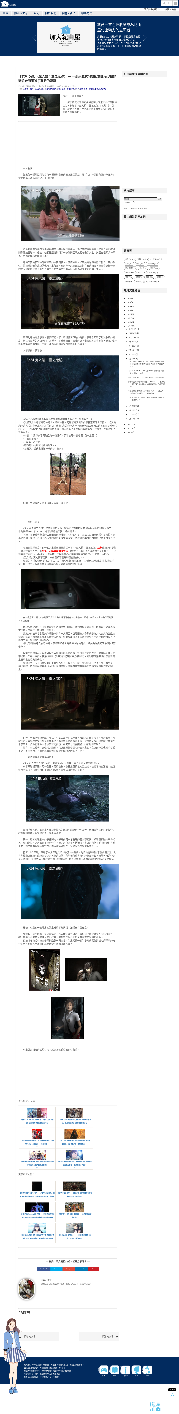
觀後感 (91, 89)
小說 (139, 277)
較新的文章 (30, 1336)
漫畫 (152, 273)
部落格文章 (21, 13)
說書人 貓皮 (31, 86)
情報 (149, 277)
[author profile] (26, 1288)
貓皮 (77, 89)
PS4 (141, 273)
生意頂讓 (132, 208)
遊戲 (59, 89)
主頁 (5, 13)
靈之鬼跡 (83, 89)
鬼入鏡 (37, 89)
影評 (128, 282)
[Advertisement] (67, 141)
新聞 (160, 277)
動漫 (154, 268)
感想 (139, 282)
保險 (137, 208)
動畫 (139, 264)
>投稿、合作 (169, 9)
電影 (63, 89)
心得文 (25, 89)
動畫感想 (130, 268)
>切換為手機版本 (151, 9)
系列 (36, 13)
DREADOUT (100, 89)
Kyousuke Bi (152, 282)
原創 (31, 89)
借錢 (145, 208)
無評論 (42, 86)
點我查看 (135, 36)
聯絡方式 (86, 13)
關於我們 (50, 13)
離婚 (141, 208)
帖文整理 (155, 259)
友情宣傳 (152, 264)
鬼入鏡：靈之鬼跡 (48, 89)
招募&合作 (68, 13)
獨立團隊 (70, 89)
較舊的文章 (108, 1336)
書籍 (128, 277)
